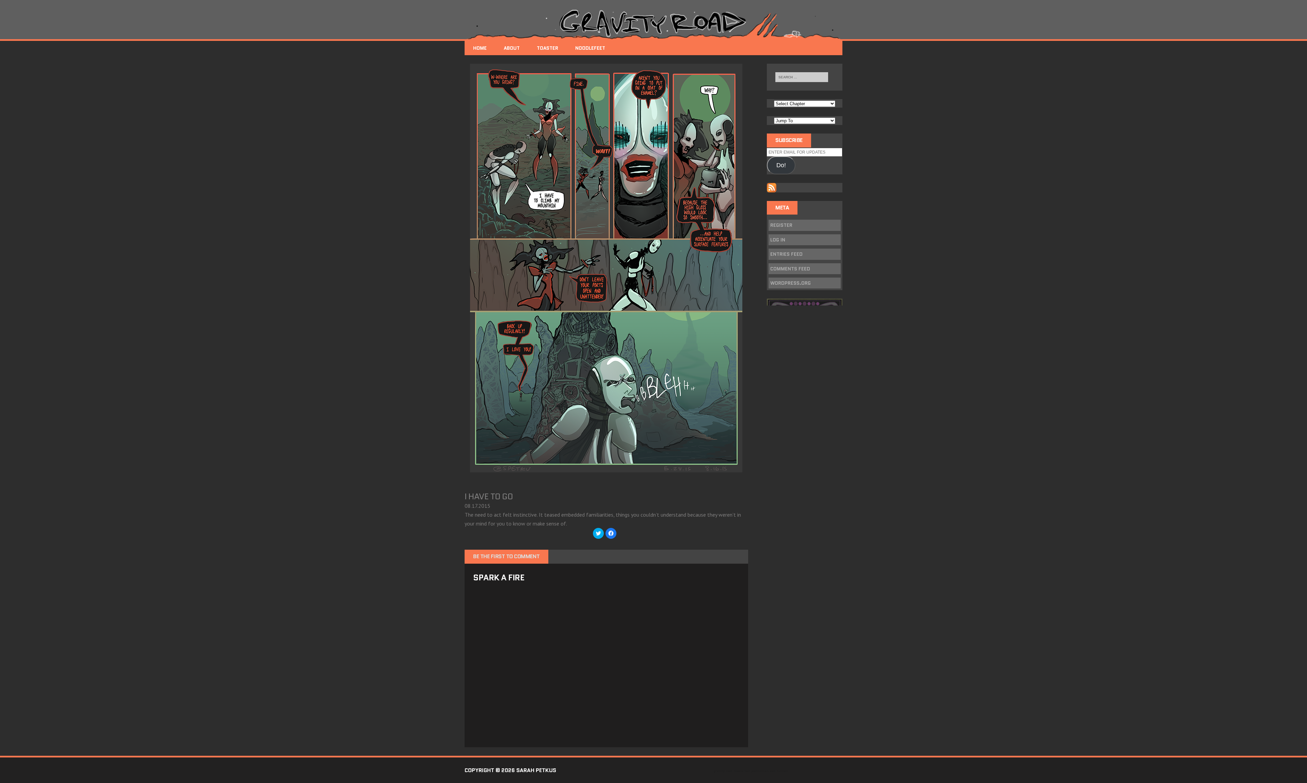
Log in (777, 239)
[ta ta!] (606, 467)
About (512, 48)
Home (480, 48)
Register (781, 225)
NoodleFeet (590, 48)
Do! (781, 165)
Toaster (547, 48)
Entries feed (786, 254)
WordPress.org (790, 283)
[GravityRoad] (653, 24)
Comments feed (790, 268)
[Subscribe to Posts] (771, 187)
